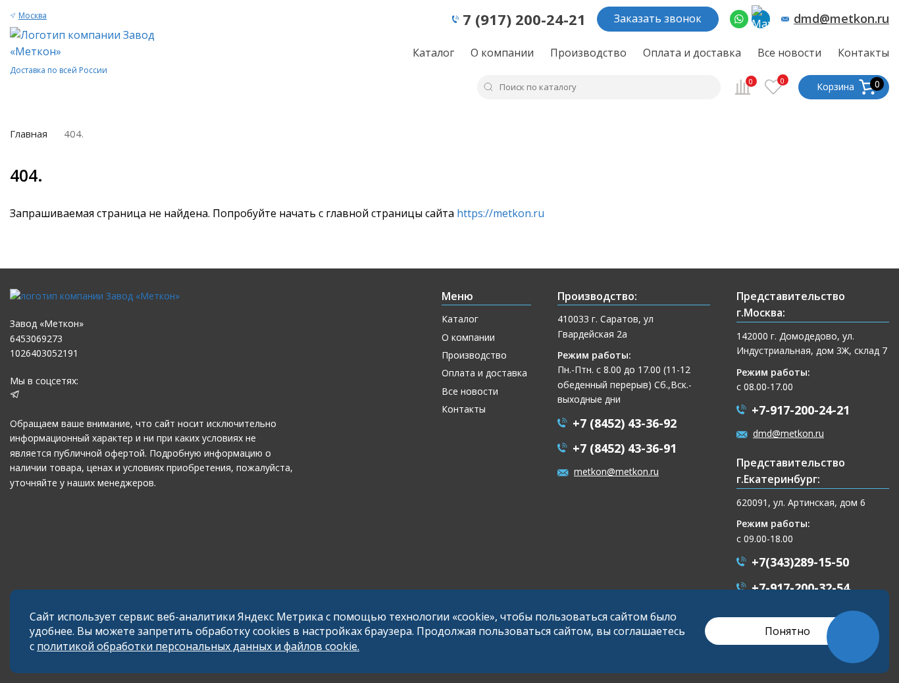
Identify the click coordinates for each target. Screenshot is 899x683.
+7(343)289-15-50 (800, 562)
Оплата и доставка (692, 52)
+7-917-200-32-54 (801, 587)
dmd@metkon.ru (841, 19)
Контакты (863, 52)
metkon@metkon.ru (616, 471)
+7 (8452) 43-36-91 (625, 448)
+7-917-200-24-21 (801, 410)
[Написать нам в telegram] (15, 396)
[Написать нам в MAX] (761, 19)
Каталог (433, 52)
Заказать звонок (658, 18)
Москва (32, 15)
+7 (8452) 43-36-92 (625, 423)
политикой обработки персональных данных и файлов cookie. (198, 646)
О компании (502, 52)
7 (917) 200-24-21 (524, 19)
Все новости (789, 52)
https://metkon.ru (500, 213)
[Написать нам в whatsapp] (739, 19)
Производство (588, 52)
